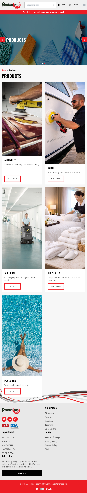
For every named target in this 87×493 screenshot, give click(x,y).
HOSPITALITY (8, 449)
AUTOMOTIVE (9, 437)
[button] (84, 39)
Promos (48, 417)
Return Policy (51, 445)
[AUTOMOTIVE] (22, 119)
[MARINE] (65, 123)
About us (49, 413)
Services (49, 421)
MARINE (6, 441)
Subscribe (22, 473)
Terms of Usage (52, 437)
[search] (53, 5)
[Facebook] (4, 419)
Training (49, 425)
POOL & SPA (8, 453)
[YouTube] (9, 419)
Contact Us (50, 428)
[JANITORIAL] (22, 228)
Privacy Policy (51, 441)
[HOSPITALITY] (65, 228)
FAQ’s (47, 449)
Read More (14, 178)
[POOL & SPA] (22, 335)
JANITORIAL (7, 445)
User (63, 5)
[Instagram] (15, 419)
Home (4, 70)
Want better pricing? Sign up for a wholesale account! (43, 12)
